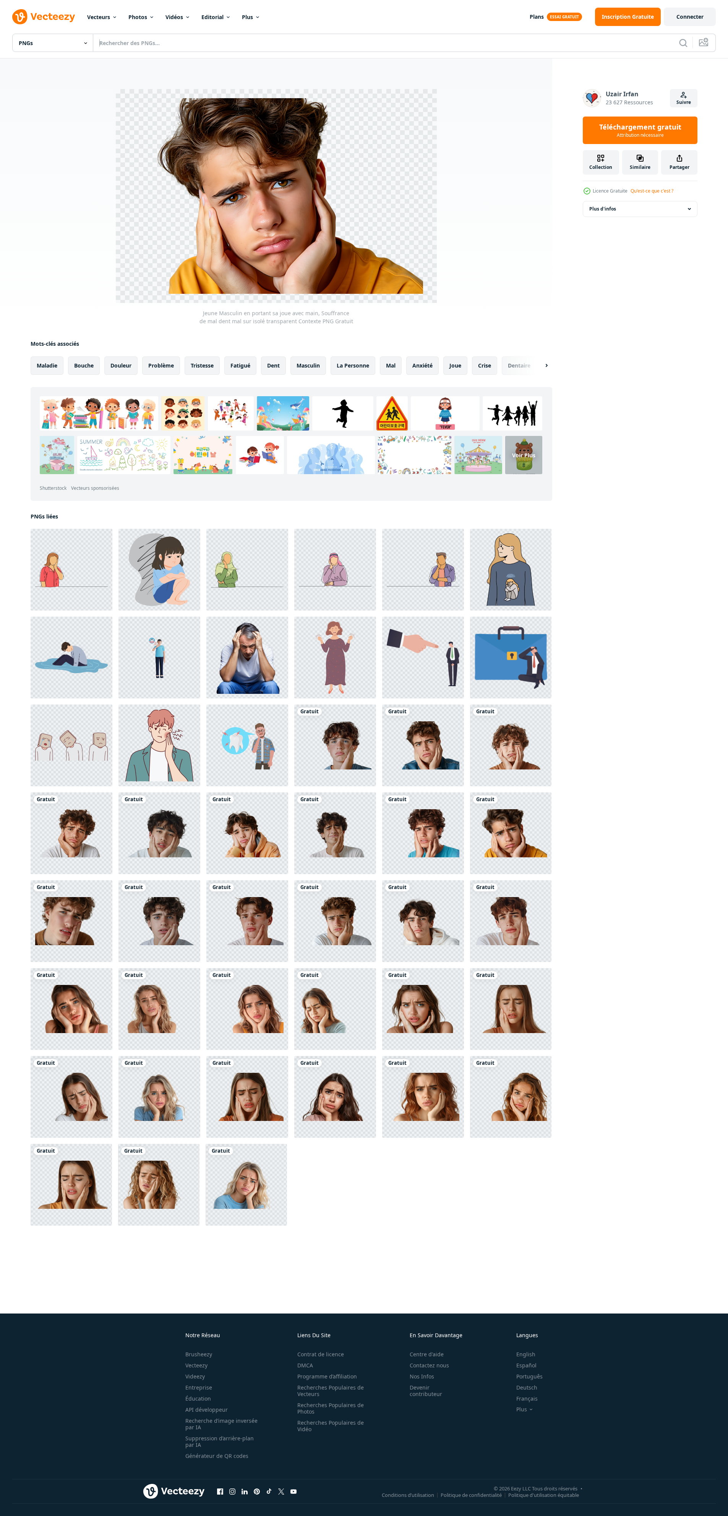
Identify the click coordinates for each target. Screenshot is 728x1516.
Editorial (212, 17)
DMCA (305, 1365)
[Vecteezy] (43, 16)
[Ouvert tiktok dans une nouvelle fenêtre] (269, 1491)
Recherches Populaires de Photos (330, 1408)
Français (527, 1398)
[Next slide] (540, 365)
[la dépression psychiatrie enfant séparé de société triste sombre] (159, 570)
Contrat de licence (320, 1354)
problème (161, 365)
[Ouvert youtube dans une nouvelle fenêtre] (293, 1491)
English (525, 1354)
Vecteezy (196, 1365)
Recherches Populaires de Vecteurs (330, 1391)
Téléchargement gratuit (640, 130)
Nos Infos (422, 1376)
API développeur (206, 1409)
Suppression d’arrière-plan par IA (219, 1441)
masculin (308, 365)
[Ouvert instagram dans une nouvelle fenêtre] (232, 1491)
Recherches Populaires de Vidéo (330, 1426)
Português (529, 1376)
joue (455, 365)
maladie (47, 365)
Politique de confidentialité (471, 1494)
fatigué (240, 365)
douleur (120, 365)
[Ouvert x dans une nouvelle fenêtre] (281, 1491)
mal (391, 365)
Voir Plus (523, 454)
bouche (84, 365)
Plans (537, 16)
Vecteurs (98, 17)
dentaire (519, 365)
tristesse (202, 365)
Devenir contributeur (426, 1391)
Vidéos (174, 17)
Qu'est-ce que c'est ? (652, 191)
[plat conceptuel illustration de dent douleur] (247, 745)
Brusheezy (198, 1354)
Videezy (195, 1376)
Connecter (690, 16)
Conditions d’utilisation (408, 1494)
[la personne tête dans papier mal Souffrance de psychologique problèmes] (71, 745)
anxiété (422, 365)
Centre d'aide (427, 1354)
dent (273, 365)
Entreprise (198, 1387)
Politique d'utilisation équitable (543, 1494)
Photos (137, 17)
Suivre (683, 102)
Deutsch (526, 1387)
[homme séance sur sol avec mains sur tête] (247, 657)
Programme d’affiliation (327, 1376)
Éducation (198, 1398)
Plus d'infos (602, 209)
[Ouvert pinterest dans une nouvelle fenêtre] (257, 1491)
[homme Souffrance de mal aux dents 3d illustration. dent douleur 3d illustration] (159, 657)
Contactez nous (429, 1365)
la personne (353, 365)
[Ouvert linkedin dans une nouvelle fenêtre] (245, 1491)
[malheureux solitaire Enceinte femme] (335, 657)
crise (484, 365)
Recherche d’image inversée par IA (221, 1424)
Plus (247, 17)
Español (526, 1365)
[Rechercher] (683, 42)
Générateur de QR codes (216, 1455)
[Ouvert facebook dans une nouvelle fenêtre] (220, 1491)
